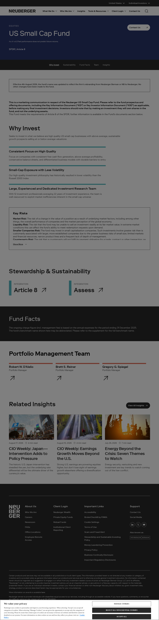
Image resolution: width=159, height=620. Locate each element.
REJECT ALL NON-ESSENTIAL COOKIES (121, 610)
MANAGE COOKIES (121, 604)
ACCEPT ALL (122, 617)
